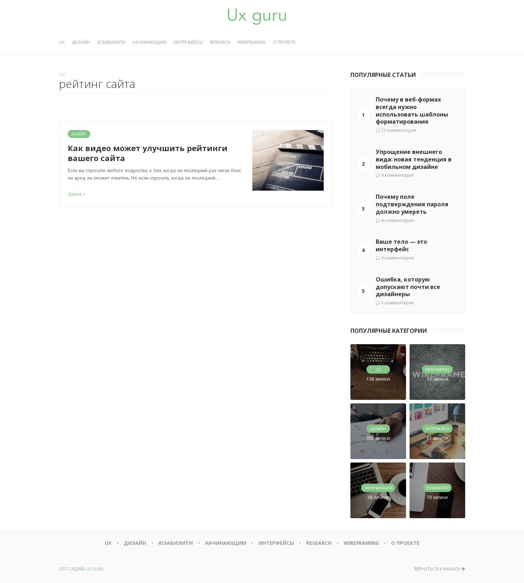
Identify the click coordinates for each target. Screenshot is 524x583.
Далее (75, 194)
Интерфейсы (188, 42)
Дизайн (81, 42)
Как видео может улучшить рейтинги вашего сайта (147, 153)
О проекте (284, 42)
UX (62, 42)
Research (220, 42)
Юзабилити (111, 42)
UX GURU (95, 569)
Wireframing (251, 42)
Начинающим (149, 42)
